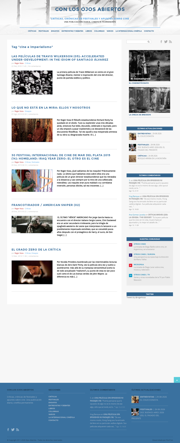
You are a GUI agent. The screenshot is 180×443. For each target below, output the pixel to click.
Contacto (149, 31)
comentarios (33, 114)
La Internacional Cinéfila (129, 31)
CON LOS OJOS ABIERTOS (90, 9)
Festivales (44, 31)
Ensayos (55, 31)
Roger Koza (19, 63)
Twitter (166, 42)
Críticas (32, 31)
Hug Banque (134, 196)
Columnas (99, 31)
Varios (110, 31)
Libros (89, 31)
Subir (177, 380)
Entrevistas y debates (72, 31)
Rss (170, 42)
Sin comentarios (34, 66)
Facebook (161, 42)
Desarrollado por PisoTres (162, 440)
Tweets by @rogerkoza (136, 297)
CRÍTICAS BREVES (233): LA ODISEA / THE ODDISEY (148, 215)
